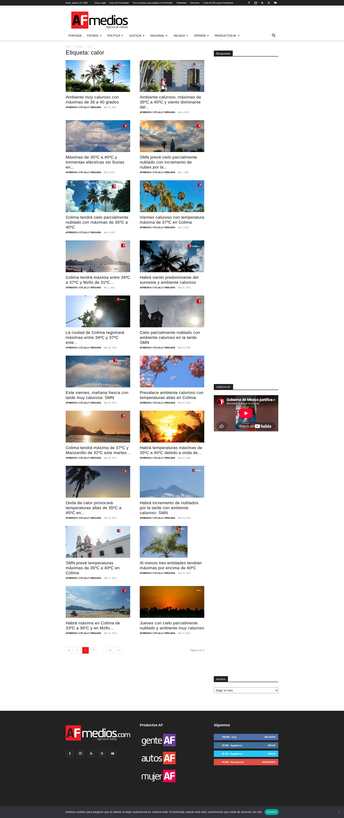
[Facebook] (249, 3)
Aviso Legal (100, 3)
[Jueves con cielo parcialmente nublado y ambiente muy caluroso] (172, 602)
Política (113, 35)
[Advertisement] (246, 331)
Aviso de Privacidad (119, 3)
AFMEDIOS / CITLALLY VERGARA (83, 107)
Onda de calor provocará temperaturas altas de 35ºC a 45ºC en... (93, 507)
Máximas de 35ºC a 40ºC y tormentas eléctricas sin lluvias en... (95, 162)
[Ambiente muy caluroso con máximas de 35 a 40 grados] (98, 76)
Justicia (135, 35)
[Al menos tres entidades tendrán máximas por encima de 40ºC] (172, 542)
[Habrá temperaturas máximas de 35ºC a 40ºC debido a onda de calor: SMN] (172, 427)
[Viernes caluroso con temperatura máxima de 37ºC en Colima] (172, 196)
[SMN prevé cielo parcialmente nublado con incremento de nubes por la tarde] (172, 136)
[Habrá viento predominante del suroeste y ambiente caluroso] (172, 256)
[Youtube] (275, 3)
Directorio (194, 3)
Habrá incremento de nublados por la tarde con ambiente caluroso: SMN (169, 507)
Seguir (272, 745)
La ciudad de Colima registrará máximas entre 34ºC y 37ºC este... (95, 337)
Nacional (157, 35)
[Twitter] (269, 3)
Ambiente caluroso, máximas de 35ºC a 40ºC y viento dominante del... (170, 102)
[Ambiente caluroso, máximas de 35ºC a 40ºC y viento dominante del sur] (172, 76)
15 (110, 650)
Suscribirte (269, 761)
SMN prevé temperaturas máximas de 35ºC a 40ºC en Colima (93, 568)
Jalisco (179, 35)
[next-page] (118, 650)
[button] (273, 36)
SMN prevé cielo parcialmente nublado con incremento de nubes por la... (168, 162)
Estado (92, 35)
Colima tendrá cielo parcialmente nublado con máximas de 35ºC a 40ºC (97, 222)
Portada (75, 35)
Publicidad (181, 3)
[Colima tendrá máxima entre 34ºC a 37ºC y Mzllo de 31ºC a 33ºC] (98, 256)
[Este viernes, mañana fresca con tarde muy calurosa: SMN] (98, 371)
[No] (339, 812)
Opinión (200, 35)
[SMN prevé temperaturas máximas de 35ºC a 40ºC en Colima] (98, 542)
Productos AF (225, 35)
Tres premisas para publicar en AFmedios (152, 3)
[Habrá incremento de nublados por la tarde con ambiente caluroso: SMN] (172, 482)
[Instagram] (256, 3)
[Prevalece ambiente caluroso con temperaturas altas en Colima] (172, 371)
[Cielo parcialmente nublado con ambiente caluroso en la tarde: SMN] (172, 311)
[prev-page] (69, 650)
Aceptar (272, 811)
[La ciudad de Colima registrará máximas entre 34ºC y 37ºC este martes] (98, 311)
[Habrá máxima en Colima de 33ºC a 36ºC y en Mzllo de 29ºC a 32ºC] (98, 602)
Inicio (68, 46)
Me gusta (270, 736)
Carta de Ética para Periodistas (218, 3)
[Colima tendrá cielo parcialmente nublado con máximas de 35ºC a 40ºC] (98, 196)
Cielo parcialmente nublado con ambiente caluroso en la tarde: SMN (170, 337)
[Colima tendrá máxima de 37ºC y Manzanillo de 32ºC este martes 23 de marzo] (98, 427)
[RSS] (262, 3)
